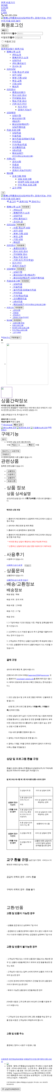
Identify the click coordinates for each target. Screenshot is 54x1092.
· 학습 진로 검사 (20, 257)
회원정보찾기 (7, 49)
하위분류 (25, 207)
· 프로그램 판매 (18, 323)
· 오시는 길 (17, 221)
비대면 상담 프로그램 (20, 328)
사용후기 (11, 474)
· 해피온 (16, 242)
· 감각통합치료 (19, 298)
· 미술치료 (17, 287)
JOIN (3, 10)
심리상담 (11, 224)
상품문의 (11, 478)
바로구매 (15, 451)
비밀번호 (7, 37)
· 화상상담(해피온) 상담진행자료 (28, 278)
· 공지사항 (16, 310)
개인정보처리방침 (16, 1059)
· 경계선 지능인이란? (20, 317)
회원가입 (19, 49)
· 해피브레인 (29, 304)
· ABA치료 (17, 301)
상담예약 (11, 269)
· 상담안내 (17, 216)
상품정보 (11, 471)
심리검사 (11, 245)
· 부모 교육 (17, 236)
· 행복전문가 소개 (20, 213)
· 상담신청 (17, 272)
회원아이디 (9, 33)
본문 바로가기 (8, 2)
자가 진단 (17, 263)
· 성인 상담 (17, 230)
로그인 (12, 201)
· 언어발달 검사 (19, 254)
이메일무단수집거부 (32, 1059)
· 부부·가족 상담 (20, 233)
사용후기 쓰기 (14, 565)
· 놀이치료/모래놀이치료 (24, 290)
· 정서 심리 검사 (20, 251)
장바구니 (35, 201)
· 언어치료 (17, 293)
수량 (8, 445)
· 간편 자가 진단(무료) (23, 260)
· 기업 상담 (17, 239)
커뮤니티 (10, 308)
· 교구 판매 (16, 332)
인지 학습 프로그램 (19, 330)
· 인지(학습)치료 (20, 295)
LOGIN (4, 7)
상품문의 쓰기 (14, 580)
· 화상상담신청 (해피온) (23, 275)
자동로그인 (10, 41)
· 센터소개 (17, 210)
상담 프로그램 (17, 325)
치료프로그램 (13, 281)
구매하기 (5, 454)
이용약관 (4, 1059)
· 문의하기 (16, 315)
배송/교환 (12, 481)
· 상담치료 (17, 284)
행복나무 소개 (13, 207)
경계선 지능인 (19, 266)
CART (4, 12)
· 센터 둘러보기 (19, 218)
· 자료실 (15, 313)
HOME (4, 5)
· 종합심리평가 (19, 248)
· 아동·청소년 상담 (21, 228)
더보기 (28, 565)
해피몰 (9, 320)
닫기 (4, 439)
